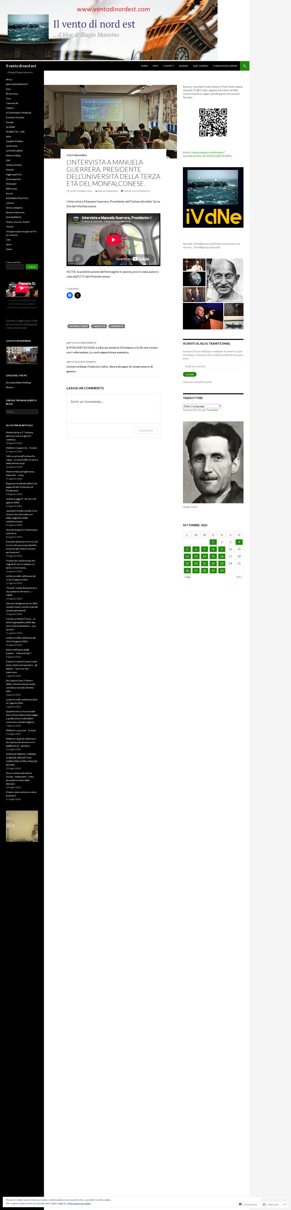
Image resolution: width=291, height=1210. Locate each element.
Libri (8, 160)
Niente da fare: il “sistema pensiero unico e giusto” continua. (19, 436)
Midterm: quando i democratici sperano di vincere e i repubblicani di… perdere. (21, 742)
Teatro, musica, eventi (17, 221)
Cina (8, 98)
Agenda (183, 65)
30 (221, 570)
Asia (8, 88)
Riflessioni (11, 188)
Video (83, 155)
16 (221, 556)
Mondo (10, 169)
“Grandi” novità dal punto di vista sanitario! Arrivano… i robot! (22, 591)
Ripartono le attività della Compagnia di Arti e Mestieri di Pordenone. (22, 487)
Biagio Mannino (108, 191)
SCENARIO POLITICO (17, 198)
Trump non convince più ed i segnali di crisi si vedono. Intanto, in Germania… (20, 564)
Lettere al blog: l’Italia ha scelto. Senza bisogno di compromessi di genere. (110, 366)
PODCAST (11, 183)
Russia (9, 193)
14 (204, 556)
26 (187, 570)
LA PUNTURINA (14, 150)
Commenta (146, 430)
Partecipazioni (13, 179)
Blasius (10, 387)
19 (187, 563)
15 (213, 556)
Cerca (32, 266)
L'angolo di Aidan (14, 141)
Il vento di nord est (21, 66)
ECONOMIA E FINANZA (18, 112)
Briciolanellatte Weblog (18, 382)
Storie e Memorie (15, 212)
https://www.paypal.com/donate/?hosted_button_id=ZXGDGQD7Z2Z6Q (207, 154)
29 (213, 570)
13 (196, 556)
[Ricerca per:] (22, 411)
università (117, 326)
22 (213, 563)
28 (204, 570)
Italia (8, 136)
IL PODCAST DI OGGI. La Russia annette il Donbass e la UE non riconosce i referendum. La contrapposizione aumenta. (113, 347)
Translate (212, 410)
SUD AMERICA (13, 217)
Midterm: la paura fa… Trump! (21, 447)
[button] (22, 355)
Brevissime (12, 93)
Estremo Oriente (15, 117)
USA (8, 239)
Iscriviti (190, 374)
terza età (99, 326)
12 (187, 556)
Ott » (239, 576)
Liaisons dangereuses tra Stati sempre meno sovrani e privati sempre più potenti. (22, 607)
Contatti (168, 65)
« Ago (187, 576)
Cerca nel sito (13, 262)
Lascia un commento (137, 191)
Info (155, 65)
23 (221, 563)
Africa (9, 79)
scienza (10, 202)
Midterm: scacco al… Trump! (21, 730)
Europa (9, 122)
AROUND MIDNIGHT (17, 84)
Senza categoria (14, 207)
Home (144, 65)
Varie (8, 244)
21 (204, 563)
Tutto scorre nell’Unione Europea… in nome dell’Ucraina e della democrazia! (22, 460)
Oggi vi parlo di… (14, 174)
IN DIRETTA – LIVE (15, 131)
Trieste (9, 226)
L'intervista (11, 145)
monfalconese (79, 326)
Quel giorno (200, 65)
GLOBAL (10, 126)
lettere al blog (13, 155)
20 (196, 563)
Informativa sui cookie (79, 1203)
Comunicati (12, 103)
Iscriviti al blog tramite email (206, 343)
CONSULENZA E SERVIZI (225, 65)
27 (196, 570)
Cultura (73, 155)
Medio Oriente (14, 164)
